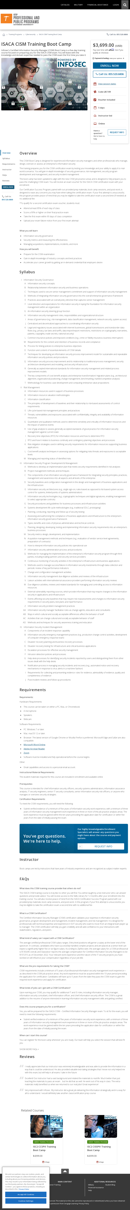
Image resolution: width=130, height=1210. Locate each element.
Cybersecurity (30, 34)
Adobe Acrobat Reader (34, 748)
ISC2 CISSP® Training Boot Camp (99, 1148)
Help (90, 1190)
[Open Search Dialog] (124, 4)
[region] (26, 1187)
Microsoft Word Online (34, 744)
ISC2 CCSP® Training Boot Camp (44, 1148)
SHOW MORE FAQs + (29, 1049)
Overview (6, 153)
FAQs (4, 175)
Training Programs (15, 34)
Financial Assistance (96, 1187)
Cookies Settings (25, 1201)
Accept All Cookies (26, 1194)
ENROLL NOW (109, 65)
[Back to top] (65, 1181)
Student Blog (110, 1185)
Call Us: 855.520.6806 (117, 34)
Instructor (7, 169)
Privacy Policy (84, 1203)
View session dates (107, 83)
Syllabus (6, 158)
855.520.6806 (7, 199)
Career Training (54, 1185)
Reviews (5, 180)
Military (91, 1185)
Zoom (26, 752)
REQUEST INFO (117, 132)
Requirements (8, 164)
